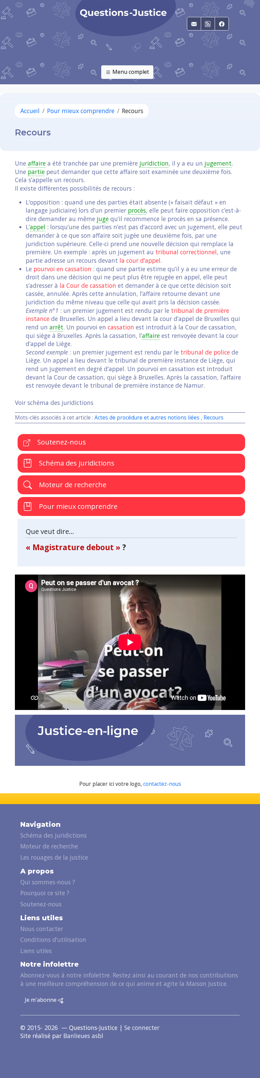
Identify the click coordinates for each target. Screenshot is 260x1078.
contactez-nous (162, 784)
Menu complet (130, 72)
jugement (218, 163)
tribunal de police (205, 352)
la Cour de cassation (88, 285)
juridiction (154, 163)
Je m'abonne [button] (41, 1000)
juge (103, 219)
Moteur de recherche (71, 484)
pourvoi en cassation (62, 269)
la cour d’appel (140, 260)
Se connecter (141, 1027)
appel (37, 227)
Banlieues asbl (83, 1036)
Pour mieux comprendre (80, 111)
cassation (121, 327)
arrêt (56, 327)
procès (137, 210)
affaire (37, 163)
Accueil (30, 111)
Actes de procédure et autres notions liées (146, 417)
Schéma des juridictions (75, 463)
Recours (213, 417)
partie (36, 172)
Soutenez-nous (61, 442)
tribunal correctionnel (186, 252)
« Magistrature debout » (74, 547)
